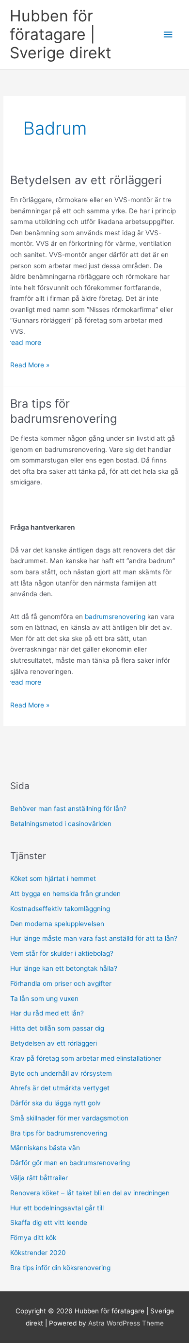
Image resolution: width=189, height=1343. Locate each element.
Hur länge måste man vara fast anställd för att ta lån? (93, 938)
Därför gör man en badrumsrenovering (70, 1163)
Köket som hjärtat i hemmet (53, 878)
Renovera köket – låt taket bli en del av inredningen (90, 1193)
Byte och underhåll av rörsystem (62, 1073)
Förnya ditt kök (33, 1237)
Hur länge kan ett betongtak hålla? (63, 968)
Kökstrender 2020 (38, 1253)
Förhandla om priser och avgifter (60, 983)
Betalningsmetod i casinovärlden (60, 823)
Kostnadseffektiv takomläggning (60, 909)
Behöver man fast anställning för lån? (68, 808)
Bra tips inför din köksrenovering (60, 1268)
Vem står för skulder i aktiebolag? (61, 953)
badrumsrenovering (115, 616)
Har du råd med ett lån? (47, 1013)
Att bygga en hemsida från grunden (65, 893)
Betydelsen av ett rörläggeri (86, 180)
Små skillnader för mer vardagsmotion (70, 1118)
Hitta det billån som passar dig (57, 1028)
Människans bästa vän (45, 1148)
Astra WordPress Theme (126, 1323)
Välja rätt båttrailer (39, 1178)
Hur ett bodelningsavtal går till (57, 1208)
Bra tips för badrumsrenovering (65, 411)
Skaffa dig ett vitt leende (48, 1222)
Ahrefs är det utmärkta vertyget (60, 1088)
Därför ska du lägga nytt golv (56, 1103)
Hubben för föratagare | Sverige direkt (60, 34)
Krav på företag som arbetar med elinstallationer (86, 1058)
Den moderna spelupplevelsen (57, 924)
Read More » (29, 366)
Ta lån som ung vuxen (44, 998)
